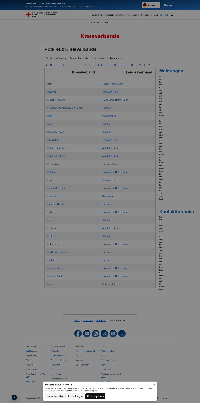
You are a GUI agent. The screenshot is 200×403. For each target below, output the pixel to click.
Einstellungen (75, 396)
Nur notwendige (55, 396)
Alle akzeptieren (95, 396)
